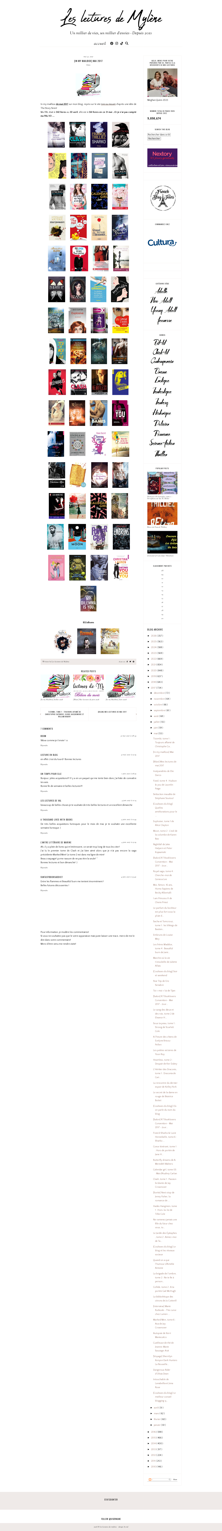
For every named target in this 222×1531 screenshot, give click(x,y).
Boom (43, 736)
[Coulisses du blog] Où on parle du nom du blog (164, 1110)
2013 (153, 1449)
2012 (153, 1455)
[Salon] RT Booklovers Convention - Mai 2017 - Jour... (164, 862)
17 (162, 606)
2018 (153, 682)
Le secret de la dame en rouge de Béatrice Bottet (165, 1096)
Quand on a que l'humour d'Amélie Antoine (163, 1264)
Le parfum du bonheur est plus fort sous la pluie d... (164, 912)
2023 (154, 653)
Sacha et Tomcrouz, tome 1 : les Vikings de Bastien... (165, 925)
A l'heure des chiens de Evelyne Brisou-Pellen (165, 1041)
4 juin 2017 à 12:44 (128, 819)
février (157, 1419)
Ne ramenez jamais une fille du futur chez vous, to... (165, 1223)
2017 (153, 688)
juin (156, 728)
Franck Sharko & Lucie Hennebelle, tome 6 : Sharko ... (165, 1137)
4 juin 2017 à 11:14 (129, 800)
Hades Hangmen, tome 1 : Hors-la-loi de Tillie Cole (165, 1210)
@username (115, 1518)
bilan (88, 65)
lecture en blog (49, 754)
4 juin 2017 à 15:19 (129, 842)
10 (162, 579)
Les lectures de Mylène (111, 18)
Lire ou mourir (108, 104)
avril (156, 1408)
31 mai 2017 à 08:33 (128, 736)
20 (162, 618)
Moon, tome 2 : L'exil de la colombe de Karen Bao (165, 835)
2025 (154, 641)
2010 (154, 1466)
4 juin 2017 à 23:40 (128, 877)
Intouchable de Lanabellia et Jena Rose (163, 1383)
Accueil (100, 44)
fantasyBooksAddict (52, 877)
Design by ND (123, 1527)
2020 (154, 670)
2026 (154, 636)
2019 (153, 676)
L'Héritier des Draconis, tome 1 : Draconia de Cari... (165, 1073)
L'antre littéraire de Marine (56, 842)
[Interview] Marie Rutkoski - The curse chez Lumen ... (164, 1310)
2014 (153, 1443)
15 (162, 598)
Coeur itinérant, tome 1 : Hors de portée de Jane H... (164, 1150)
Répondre (44, 745)
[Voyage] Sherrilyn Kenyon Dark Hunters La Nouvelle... (165, 1360)
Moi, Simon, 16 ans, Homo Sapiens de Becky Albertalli (163, 889)
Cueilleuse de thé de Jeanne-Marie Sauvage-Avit (163, 1347)
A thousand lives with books (57, 819)
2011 (153, 1461)
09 (162, 575)
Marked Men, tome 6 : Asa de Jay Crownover (164, 1324)
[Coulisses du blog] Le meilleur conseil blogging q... (164, 1397)
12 (162, 587)
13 (162, 590)
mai (156, 733)
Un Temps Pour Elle (51, 773)
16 (162, 602)
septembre (160, 710)
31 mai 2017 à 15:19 (128, 755)
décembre (159, 693)
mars (157, 1413)
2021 (153, 664)
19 (162, 614)
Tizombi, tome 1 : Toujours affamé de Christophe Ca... (164, 742)
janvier (157, 1425)
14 (162, 594)
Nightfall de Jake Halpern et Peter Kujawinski (162, 848)
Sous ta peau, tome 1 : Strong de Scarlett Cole (164, 1027)
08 (162, 571)
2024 (154, 647)
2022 (154, 659)
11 (162, 583)
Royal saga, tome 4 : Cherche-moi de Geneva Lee (163, 875)
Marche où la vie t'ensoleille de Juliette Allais (165, 962)
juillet (157, 722)
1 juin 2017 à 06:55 (129, 774)
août (156, 716)
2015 (153, 1438)
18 (162, 610)
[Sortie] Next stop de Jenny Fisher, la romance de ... (163, 1196)
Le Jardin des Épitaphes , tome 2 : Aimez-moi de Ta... (165, 1237)
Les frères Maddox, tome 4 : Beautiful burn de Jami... (163, 948)
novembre (159, 699)
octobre (158, 704)
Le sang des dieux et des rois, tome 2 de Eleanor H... (163, 1014)
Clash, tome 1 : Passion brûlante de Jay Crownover (164, 1183)
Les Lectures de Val (51, 800)
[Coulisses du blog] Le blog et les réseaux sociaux (164, 1250)
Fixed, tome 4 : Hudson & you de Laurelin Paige (165, 785)
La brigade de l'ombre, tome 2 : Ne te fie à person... (165, 1277)
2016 (153, 1432)
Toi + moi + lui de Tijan (164, 990)
